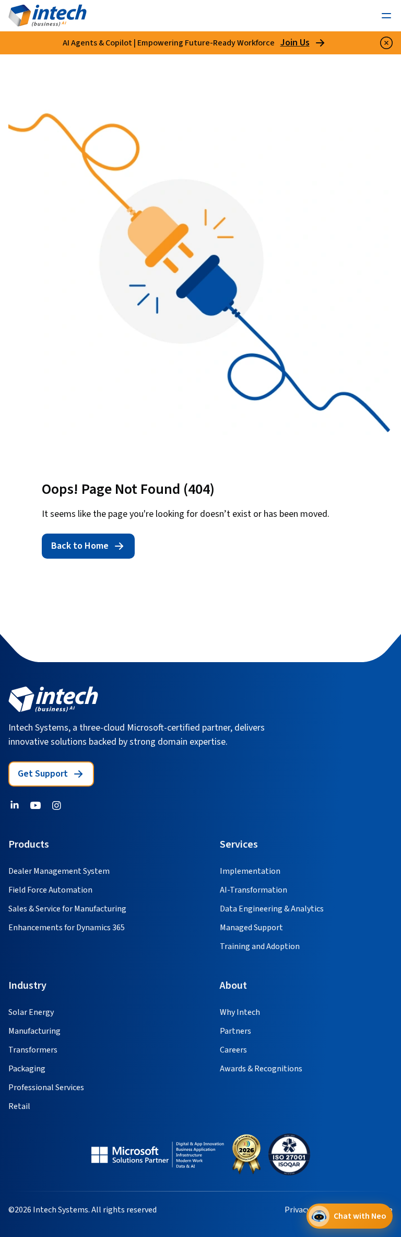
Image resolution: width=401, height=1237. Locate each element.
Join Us (295, 43)
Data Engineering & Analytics (272, 909)
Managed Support (251, 927)
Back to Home (80, 545)
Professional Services (46, 1087)
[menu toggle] (386, 15)
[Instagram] (56, 805)
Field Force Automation (50, 890)
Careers (233, 1050)
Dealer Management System (59, 871)
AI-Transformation (253, 890)
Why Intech (240, 1012)
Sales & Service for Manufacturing (67, 909)
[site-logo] (47, 15)
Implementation (250, 871)
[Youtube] (35, 805)
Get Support (43, 773)
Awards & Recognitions (261, 1068)
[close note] (386, 43)
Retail (19, 1106)
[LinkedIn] (14, 805)
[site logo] (53, 699)
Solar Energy (31, 1012)
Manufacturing (34, 1031)
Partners (235, 1031)
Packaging (26, 1068)
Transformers (32, 1050)
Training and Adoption (260, 946)
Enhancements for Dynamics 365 (66, 927)
